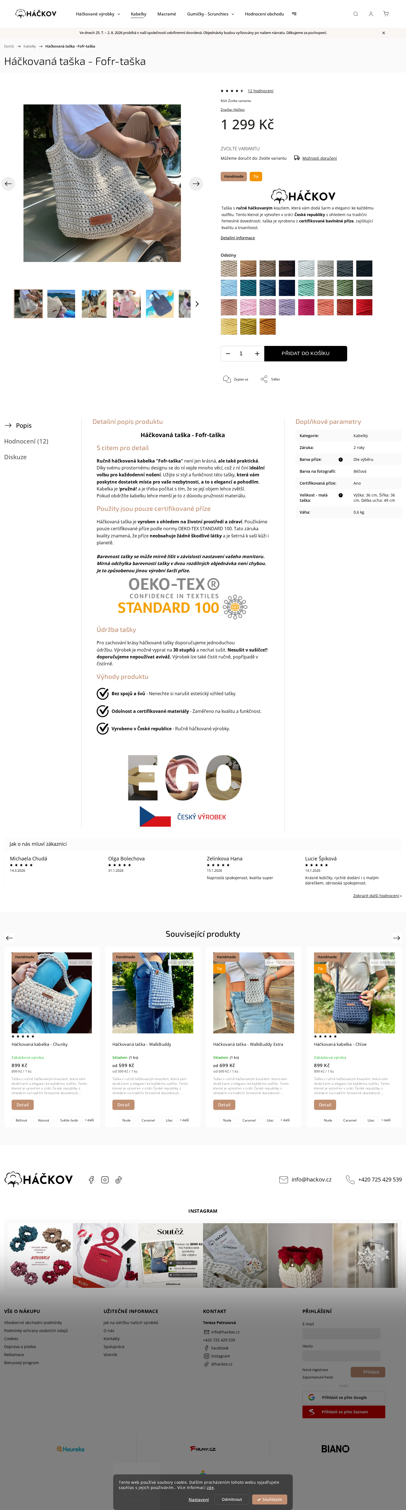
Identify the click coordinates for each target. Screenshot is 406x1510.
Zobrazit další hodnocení (376, 895)
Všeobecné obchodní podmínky (33, 1322)
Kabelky (361, 435)
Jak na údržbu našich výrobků (131, 1322)
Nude (126, 1120)
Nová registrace (315, 1369)
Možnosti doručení (319, 158)
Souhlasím (272, 1499)
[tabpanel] (52, 1037)
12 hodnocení (260, 91)
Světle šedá (69, 1120)
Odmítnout (232, 1499)
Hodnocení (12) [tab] (26, 441)
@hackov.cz (119, 1180)
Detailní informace (238, 237)
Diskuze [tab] (15, 457)
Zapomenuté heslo (317, 1377)
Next (397, 938)
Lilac (169, 1120)
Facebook (91, 1180)
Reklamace (14, 1354)
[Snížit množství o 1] (228, 353)
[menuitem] (98, 14)
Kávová (43, 1120)
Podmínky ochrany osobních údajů (36, 1330)
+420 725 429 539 (380, 1179)
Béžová (21, 1120)
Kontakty (112, 1338)
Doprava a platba (20, 1346)
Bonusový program (21, 1362)
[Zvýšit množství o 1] (257, 353)
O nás (109, 1330)
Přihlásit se (371, 1373)
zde (210, 1487)
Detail (23, 1104)
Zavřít (375, 397)
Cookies (11, 1338)
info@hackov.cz (311, 1179)
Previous (10, 938)
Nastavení (199, 1499)
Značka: (233, 109)
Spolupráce (114, 1346)
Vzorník (110, 1354)
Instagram (105, 1180)
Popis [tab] (24, 425)
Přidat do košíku (305, 353)
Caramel (148, 1120)
